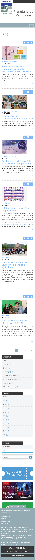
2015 (6, 427)
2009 (5, 435)
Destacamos (6, 446)
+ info (31, 83)
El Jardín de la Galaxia (10, 375)
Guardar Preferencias (17, 548)
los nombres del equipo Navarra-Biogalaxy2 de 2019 (17, 224)
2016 (6, 423)
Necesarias (6, 516)
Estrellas (6, 368)
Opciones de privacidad (17, 506)
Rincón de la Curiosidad (11, 379)
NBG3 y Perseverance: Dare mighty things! (15, 209)
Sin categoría (9, 364)
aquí (7, 542)
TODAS (5, 360)
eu (33, 21)
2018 (5, 416)
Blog (4, 450)
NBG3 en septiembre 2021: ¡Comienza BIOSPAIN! (15, 321)
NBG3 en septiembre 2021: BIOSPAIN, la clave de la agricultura (15, 265)
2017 (6, 420)
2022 (5, 401)
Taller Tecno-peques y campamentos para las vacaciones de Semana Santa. (17, 69)
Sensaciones (8, 383)
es (30, 21)
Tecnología (8, 372)
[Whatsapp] (31, 42)
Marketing (6, 524)
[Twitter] (24, 42)
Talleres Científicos (10, 387)
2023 (5, 397)
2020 (6, 408)
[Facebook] (28, 42)
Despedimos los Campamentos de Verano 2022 (17, 117)
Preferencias (7, 519)
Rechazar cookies (18, 555)
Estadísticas (7, 521)
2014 (6, 431)
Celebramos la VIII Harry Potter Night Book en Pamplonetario (17, 162)
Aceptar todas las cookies (17, 552)
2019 (6, 412)
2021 (6, 404)
